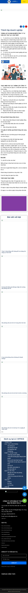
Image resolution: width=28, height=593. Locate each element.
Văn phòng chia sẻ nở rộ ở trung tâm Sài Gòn (13, 322)
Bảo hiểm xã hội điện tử (13, 467)
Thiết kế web (10, 474)
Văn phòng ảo (11, 445)
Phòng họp (10, 451)
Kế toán (9, 483)
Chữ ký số (10, 465)
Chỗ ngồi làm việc (12, 449)
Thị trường (10, 485)
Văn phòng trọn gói (12, 447)
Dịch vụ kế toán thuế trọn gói (15, 460)
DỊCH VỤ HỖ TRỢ (9, 470)
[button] (24, 2)
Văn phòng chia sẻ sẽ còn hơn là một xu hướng (14, 393)
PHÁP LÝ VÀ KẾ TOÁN (10, 453)
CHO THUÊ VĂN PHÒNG (11, 444)
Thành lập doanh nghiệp (13, 454)
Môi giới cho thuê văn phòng (14, 472)
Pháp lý (9, 481)
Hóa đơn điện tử (11, 469)
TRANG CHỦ (8, 442)
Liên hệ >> (3, 518)
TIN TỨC (7, 479)
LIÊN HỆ (6, 487)
